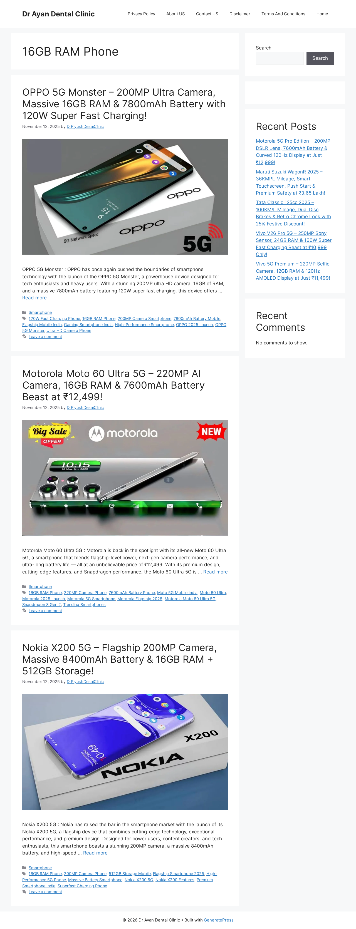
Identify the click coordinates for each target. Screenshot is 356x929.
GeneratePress (219, 920)
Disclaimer (239, 13)
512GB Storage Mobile (130, 873)
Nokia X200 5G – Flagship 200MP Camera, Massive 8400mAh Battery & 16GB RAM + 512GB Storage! (119, 659)
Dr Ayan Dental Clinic (58, 14)
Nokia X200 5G (139, 879)
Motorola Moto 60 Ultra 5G (190, 598)
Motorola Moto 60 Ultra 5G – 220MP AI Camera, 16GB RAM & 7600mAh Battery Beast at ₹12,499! (113, 385)
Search (263, 48)
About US (175, 13)
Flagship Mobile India (42, 324)
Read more (34, 297)
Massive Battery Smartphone (95, 879)
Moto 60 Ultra (213, 592)
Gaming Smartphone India (88, 324)
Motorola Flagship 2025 (139, 598)
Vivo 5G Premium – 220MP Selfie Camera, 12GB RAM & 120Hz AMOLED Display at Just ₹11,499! (293, 271)
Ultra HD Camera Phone (68, 330)
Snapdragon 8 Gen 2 (41, 604)
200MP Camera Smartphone (144, 318)
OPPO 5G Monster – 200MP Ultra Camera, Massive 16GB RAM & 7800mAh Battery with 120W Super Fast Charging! (124, 103)
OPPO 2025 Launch (194, 324)
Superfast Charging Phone (82, 885)
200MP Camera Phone (85, 873)
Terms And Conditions (283, 13)
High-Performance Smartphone (144, 324)
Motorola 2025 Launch (43, 598)
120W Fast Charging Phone (54, 318)
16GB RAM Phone (98, 318)
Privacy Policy (141, 13)
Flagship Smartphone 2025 (178, 873)
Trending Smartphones (84, 604)
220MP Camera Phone (85, 592)
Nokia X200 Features (174, 879)
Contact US (207, 13)
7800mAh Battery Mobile (197, 318)
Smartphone (40, 312)
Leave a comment (45, 336)
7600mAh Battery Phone (132, 592)
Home (322, 13)
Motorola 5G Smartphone (91, 598)
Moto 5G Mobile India (177, 592)
